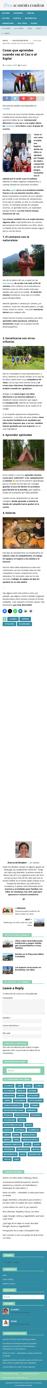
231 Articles (34, 862)
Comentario (8, 998)
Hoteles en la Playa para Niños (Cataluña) (29, 955)
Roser (14, 1321)
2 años (38, 28)
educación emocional (14, 1110)
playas (37, 1144)
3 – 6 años (6, 33)
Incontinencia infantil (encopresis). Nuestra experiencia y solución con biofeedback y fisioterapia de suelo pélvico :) (21, 1185)
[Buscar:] (23, 1070)
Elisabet (23, 65)
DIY (26, 1105)
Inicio (5, 1275)
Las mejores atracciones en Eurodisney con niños (28, 968)
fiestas (22, 1120)
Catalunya (10, 126)
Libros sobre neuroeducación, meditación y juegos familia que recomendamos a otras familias (29, 944)
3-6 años (13, 619)
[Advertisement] (23, 731)
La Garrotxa (33, 1130)
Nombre (6, 1017)
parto (27, 1144)
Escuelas (8, 1115)
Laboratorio (8, 23)
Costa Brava (19, 1100)
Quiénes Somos (9, 1283)
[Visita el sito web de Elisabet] (24, 899)
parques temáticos (12, 1144)
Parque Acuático (30, 1140)
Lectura (5, 18)
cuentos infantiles (12, 1105)
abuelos (21, 1091)
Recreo (34, 23)
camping (25, 619)
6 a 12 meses (18, 28)
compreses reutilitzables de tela (15, 1378)
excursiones (8, 283)
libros (7, 1135)
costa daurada (35, 1100)
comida (7, 1100)
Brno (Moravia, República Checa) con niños (21, 1211)
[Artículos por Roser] (6, 1325)
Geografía (18, 13)
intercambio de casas (10, 1374)
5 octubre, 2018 (11, 65)
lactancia (19, 1130)
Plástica (17, 18)
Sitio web (6, 1033)
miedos (7, 1140)
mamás (16, 1135)
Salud (22, 1154)
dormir (34, 1105)
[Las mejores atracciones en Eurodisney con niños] (8, 970)
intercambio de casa (13, 1125)
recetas (36, 1149)
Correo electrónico (11, 1025)
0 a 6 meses (6, 28)
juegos (29, 1125)
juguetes (8, 1130)
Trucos (7, 1159)
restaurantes (10, 1154)
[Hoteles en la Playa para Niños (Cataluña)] (8, 957)
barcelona (9, 1095)
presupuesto (23, 1149)
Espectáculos (21, 1115)
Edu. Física (22, 23)
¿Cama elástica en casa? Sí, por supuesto (20, 1207)
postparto (9, 1149)
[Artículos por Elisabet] (6, 1313)
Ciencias (30, 13)
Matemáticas (30, 18)
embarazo (31, 1110)
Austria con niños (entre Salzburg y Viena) (20, 1178)
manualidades (29, 1135)
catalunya (9, 624)
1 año (29, 28)
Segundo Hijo (35, 1154)
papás (13, 190)
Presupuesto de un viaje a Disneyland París (21, 1230)
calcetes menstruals (30, 1374)
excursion (36, 1115)
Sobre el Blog (8, 1279)
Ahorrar (32, 1091)
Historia (6, 13)
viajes (16, 1159)
